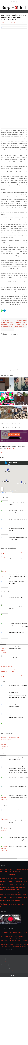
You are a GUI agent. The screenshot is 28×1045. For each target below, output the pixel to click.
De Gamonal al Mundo (6, 739)
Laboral (3, 897)
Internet (19, 894)
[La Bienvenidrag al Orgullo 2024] (7, 398)
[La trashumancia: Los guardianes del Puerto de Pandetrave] (21, 413)
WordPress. (19, 970)
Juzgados (24, 894)
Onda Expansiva (4, 741)
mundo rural (23, 897)
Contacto (12, 4)
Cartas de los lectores (14, 871)
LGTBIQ (8, 897)
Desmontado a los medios (15, 878)
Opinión (22, 22)
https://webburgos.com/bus (6, 451)
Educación (18, 881)
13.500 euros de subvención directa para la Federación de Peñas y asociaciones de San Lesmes (7, 324)
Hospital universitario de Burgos (9, 889)
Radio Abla (3, 743)
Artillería (18, 22)
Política (10, 900)
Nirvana (13, 970)
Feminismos (20, 884)
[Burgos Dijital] (11, 2)
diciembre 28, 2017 (10, 22)
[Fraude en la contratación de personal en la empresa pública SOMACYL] (21, 398)
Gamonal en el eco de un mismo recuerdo (10, 737)
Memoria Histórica (15, 897)
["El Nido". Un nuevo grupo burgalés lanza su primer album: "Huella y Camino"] (7, 413)
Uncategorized (12, 904)
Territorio (3, 904)
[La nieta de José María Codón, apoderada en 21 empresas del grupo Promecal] (7, 384)
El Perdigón (3, 748)
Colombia (5, 874)
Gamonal (9, 887)
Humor (21, 889)
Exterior (12, 884)
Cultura (11, 874)
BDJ (3, 22)
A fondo (2, 869)
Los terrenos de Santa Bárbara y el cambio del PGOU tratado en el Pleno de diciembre (21, 323)
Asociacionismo (14, 869)
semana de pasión (23, 900)
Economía (10, 881)
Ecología (3, 881)
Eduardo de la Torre (10, 448)
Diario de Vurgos (4, 746)
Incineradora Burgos (14, 894)
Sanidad (17, 900)
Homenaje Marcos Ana (16, 887)
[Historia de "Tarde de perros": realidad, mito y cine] (21, 384)
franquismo (3, 887)
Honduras (23, 887)
